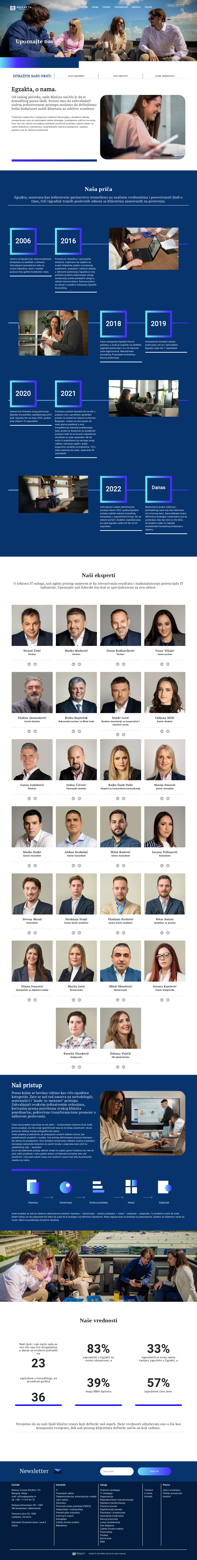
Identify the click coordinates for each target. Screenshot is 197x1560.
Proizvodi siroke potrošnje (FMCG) (73, 1506)
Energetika (61, 1519)
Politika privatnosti (172, 1493)
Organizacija (106, 1496)
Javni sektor (62, 1499)
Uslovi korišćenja (171, 1490)
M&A (102, 1541)
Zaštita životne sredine (67, 1522)
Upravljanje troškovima (112, 1516)
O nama (148, 1493)
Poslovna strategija (110, 1490)
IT (57, 1490)
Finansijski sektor (65, 1493)
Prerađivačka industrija (68, 1512)
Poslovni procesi (108, 1506)
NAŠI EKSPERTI (76, 76)
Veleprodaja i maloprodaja (69, 1509)
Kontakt (148, 7)
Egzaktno (136, 7)
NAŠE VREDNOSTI (164, 76)
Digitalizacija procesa (111, 1509)
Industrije (83, 7)
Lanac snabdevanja (110, 1522)
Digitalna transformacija (112, 1503)
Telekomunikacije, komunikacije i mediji (76, 1496)
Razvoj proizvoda (109, 1519)
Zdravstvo (61, 1503)
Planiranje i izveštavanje (112, 1512)
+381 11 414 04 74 (25, 1499)
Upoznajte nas (121, 7)
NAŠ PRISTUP (120, 76)
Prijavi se (154, 1471)
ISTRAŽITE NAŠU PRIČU (32, 76)
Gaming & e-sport (65, 1516)
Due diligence (107, 1525)
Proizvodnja (106, 1532)
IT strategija (106, 1493)
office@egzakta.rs (26, 1496)
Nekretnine (61, 1525)
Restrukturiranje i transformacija (116, 1499)
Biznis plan (105, 1538)
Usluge (95, 7)
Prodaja (104, 1535)
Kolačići (167, 1496)
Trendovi (106, 7)
